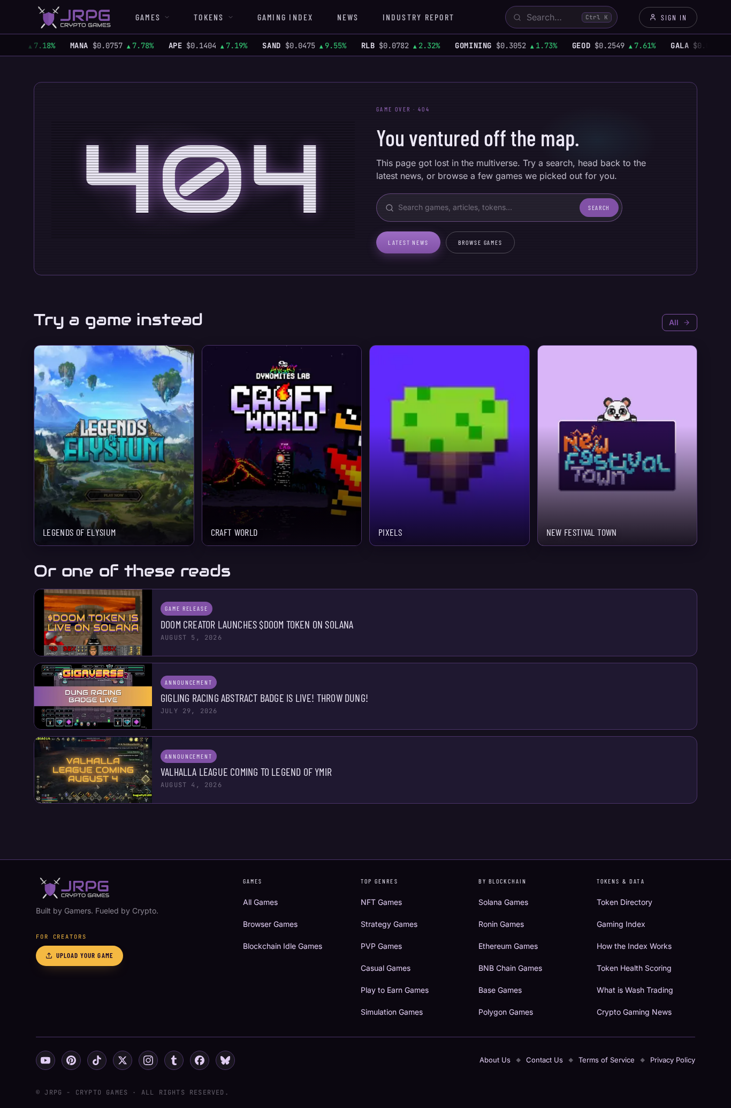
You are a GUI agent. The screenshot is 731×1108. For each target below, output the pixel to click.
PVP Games (381, 945)
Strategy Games (389, 924)
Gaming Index (285, 17)
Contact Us (544, 1059)
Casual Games (385, 967)
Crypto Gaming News (634, 1011)
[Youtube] (45, 1060)
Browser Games (270, 924)
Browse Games (480, 242)
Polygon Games (505, 1011)
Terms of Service (606, 1059)
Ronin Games (501, 924)
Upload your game (84, 955)
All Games (260, 902)
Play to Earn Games (395, 989)
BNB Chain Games (510, 967)
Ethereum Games (508, 945)
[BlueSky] (225, 1060)
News (348, 17)
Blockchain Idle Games (282, 945)
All (674, 322)
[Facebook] (199, 1060)
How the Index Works (634, 945)
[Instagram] (148, 1060)
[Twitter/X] (122, 1060)
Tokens (209, 17)
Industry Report (419, 17)
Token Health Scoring (634, 967)
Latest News (408, 242)
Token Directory (624, 902)
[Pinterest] (71, 1060)
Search (599, 207)
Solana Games (503, 902)
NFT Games (381, 902)
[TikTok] (96, 1060)
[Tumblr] (174, 1060)
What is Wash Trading (635, 989)
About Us (495, 1059)
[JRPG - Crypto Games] (74, 17)
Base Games (500, 989)
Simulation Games (392, 1011)
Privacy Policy (672, 1059)
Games (148, 17)
